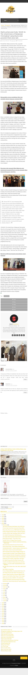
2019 (3, 604)
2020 (3, 602)
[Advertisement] (14, 430)
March (4, 597)
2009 (3, 621)
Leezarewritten (9, 369)
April (4, 595)
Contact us (24, 657)
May (4, 593)
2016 (3, 609)
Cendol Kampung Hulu (5, 643)
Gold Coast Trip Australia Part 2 (7, 637)
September (5, 586)
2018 (3, 606)
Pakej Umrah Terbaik (5, 644)
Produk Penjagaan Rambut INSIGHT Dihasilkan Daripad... (14, 531)
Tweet (14, 299)
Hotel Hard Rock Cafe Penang (7, 634)
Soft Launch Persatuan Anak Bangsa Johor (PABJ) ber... (14, 526)
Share (14, 302)
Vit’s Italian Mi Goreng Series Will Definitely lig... (12, 535)
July (4, 590)
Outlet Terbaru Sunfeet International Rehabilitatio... (13, 549)
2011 (3, 618)
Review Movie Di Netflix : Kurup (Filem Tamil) (12, 538)
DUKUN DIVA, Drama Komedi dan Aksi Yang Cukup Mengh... (15, 581)
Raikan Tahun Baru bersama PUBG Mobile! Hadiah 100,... (14, 529)
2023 (3, 519)
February (5, 598)
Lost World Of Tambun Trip (6, 629)
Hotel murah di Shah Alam (6, 638)
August (4, 588)
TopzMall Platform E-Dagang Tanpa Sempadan (12, 540)
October (4, 585)
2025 (3, 516)
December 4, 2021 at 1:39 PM (11, 370)
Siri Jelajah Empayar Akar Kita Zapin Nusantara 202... (13, 560)
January (4, 600)
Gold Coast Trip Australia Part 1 (7, 635)
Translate (10, 508)
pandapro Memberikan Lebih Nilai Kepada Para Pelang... (14, 579)
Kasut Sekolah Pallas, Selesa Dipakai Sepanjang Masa (14, 546)
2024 (3, 518)
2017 (3, 608)
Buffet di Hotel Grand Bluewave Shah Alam (9, 640)
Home (2, 25)
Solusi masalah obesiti (5, 647)
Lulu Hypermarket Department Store (8, 641)
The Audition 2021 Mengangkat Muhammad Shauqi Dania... (14, 536)
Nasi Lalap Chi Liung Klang (8, 569)
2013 (3, 614)
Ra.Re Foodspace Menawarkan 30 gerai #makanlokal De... (14, 556)
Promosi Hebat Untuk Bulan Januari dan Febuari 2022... (14, 528)
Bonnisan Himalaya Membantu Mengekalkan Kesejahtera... (14, 555)
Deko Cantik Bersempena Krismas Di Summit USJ (13, 544)
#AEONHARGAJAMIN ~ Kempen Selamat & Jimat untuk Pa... (15, 548)
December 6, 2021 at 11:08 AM (11, 385)
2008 (3, 623)
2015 (3, 611)
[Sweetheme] (12, 335)
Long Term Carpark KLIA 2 (6, 632)
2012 (3, 616)
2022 (3, 521)
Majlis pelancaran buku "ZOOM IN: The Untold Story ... (14, 577)
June (4, 592)
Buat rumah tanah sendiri (6, 649)
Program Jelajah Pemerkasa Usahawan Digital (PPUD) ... (14, 574)
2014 (3, 613)
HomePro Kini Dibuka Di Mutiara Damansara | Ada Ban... (14, 561)
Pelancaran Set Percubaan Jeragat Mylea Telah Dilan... (14, 558)
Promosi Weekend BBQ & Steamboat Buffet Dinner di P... (14, 570)
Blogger (16, 665)
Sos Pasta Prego (4, 646)
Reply (25, 379)
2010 (3, 620)
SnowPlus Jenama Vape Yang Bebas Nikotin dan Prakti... (14, 533)
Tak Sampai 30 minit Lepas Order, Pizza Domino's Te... (14, 572)
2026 (3, 514)
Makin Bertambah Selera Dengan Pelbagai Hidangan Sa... (14, 551)
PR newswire (7, 25)
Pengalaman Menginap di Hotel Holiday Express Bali (11, 631)
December (5, 524)
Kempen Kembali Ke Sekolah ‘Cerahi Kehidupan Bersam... (14, 553)
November (5, 583)
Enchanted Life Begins (16, 663)
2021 (3, 523)
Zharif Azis (8, 384)
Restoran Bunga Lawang (6, 650)
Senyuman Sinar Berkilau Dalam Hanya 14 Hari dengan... (14, 576)
